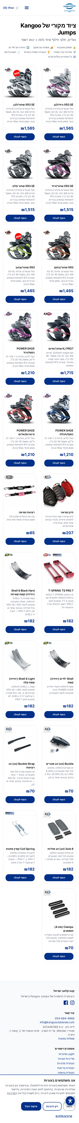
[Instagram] (72, 1003)
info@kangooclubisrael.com (57, 1022)
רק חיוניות (52, 1106)
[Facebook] (66, 1003)
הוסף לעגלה (59, 136)
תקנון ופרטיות (66, 1054)
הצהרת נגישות (66, 1072)
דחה (69, 1106)
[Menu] (27, 8)
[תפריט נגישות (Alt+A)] (70, 1101)
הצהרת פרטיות (65, 1063)
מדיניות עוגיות (66, 1058)
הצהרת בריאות (65, 1068)
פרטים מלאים (64, 1116)
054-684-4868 (64, 1018)
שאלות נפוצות (66, 1038)
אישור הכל (31, 1106)
